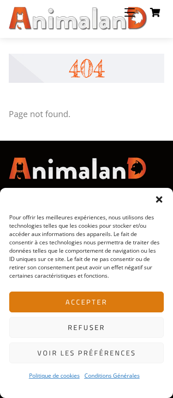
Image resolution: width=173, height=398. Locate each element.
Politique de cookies (54, 375)
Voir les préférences (86, 353)
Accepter (86, 302)
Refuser (86, 327)
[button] (159, 199)
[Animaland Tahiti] (78, 26)
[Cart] (155, 12)
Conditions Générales (112, 375)
